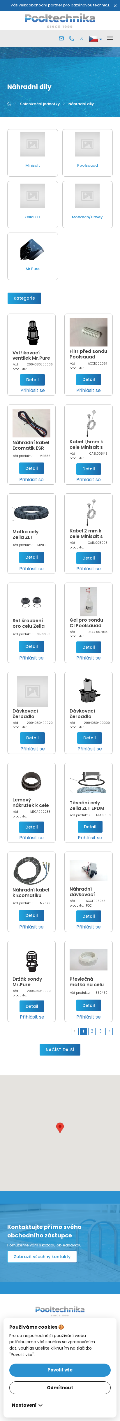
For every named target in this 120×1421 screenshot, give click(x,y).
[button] (83, 38)
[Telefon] (72, 38)
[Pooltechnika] (60, 20)
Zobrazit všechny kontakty (42, 1257)
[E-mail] (62, 38)
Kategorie (24, 298)
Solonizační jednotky (40, 103)
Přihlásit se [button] (32, 390)
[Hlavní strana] (9, 103)
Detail (32, 380)
